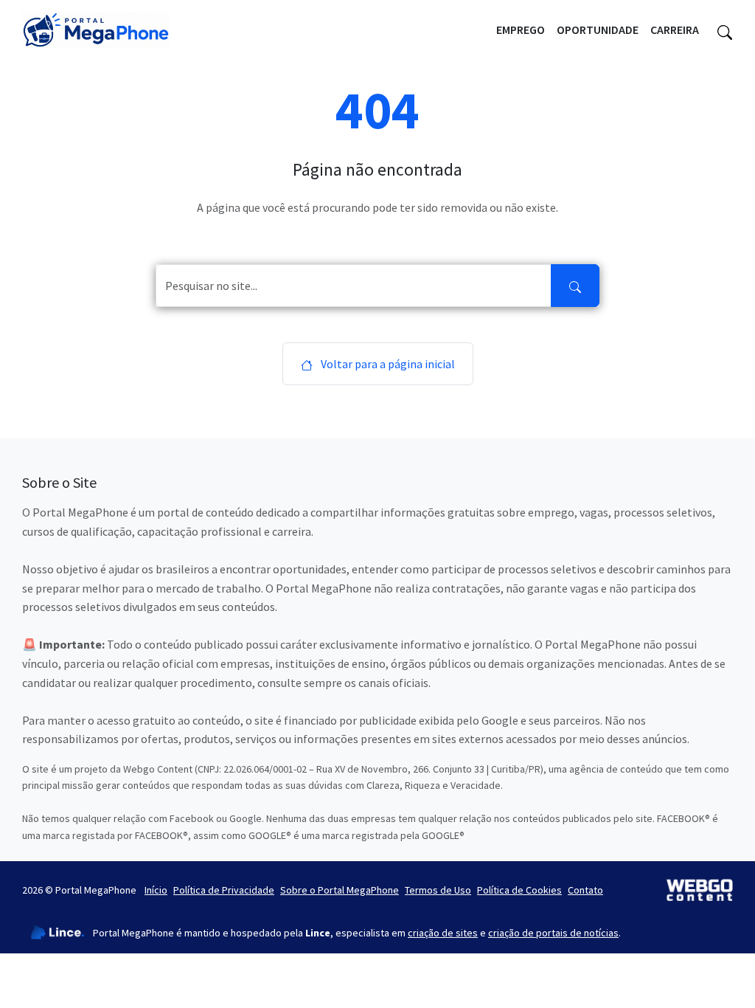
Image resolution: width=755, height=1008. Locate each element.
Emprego (520, 29)
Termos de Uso (438, 890)
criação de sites (443, 932)
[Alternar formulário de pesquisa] (725, 30)
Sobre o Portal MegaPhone (339, 890)
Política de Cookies (519, 890)
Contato (585, 890)
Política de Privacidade (223, 890)
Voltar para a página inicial (387, 363)
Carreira (674, 29)
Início (156, 890)
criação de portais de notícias (553, 932)
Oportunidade (598, 29)
